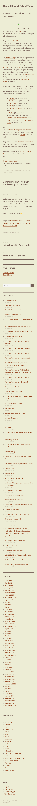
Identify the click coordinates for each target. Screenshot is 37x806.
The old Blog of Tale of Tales (18, 6)
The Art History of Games (13, 490)
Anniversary (23, 170)
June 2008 (8, 633)
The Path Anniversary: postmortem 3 (17, 353)
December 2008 (10, 619)
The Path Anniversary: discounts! (16, 382)
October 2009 (9, 595)
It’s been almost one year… (14, 391)
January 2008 (9, 645)
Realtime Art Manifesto (13, 753)
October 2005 (9, 703)
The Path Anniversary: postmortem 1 (17, 377)
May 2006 (8, 691)
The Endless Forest (11, 760)
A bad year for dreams (12, 524)
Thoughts (8, 765)
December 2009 (10, 590)
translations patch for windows (20, 130)
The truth (8, 428)
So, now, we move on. (10, 161)
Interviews (8, 739)
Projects (5, 172)
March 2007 (9, 669)
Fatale (11, 106)
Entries (8, 789)
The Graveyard (14, 101)
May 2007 (8, 665)
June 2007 (8, 662)
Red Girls (6, 67)
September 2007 (10, 655)
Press (6, 746)
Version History (10, 770)
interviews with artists (25, 142)
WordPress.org (10, 794)
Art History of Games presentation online (19, 464)
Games (7, 734)
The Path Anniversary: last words (16, 310)
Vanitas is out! (9, 468)
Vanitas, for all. (10, 423)
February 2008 (10, 643)
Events (7, 727)
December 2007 (10, 648)
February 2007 (9, 672)
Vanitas (11, 113)
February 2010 (9, 585)
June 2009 (8, 605)
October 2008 (9, 624)
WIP (6, 772)
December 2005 (10, 698)
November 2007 (10, 650)
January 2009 (9, 617)
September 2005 (10, 705)
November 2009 (10, 592)
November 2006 (10, 679)
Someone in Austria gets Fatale (15, 413)
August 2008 (9, 629)
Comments (10, 791)
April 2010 (8, 580)
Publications (9, 751)
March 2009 (9, 612)
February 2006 (10, 696)
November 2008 (10, 621)
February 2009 (10, 614)
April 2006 (8, 693)
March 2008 (9, 641)
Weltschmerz (9, 408)
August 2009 (9, 600)
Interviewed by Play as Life (14, 550)
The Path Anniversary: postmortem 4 (17, 348)
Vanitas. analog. (10, 452)
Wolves (18, 67)
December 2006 (10, 677)
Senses (7, 756)
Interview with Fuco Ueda (13, 315)
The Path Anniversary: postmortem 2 (17, 358)
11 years (21, 31)
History (29, 170)
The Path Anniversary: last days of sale (18, 327)
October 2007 (9, 653)
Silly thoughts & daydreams (14, 758)
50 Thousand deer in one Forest (16, 560)
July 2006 (8, 686)
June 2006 (8, 689)
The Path (12, 98)
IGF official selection (12, 509)
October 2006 (9, 681)
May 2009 (8, 607)
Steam (22, 134)
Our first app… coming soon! (14, 495)
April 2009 (8, 609)
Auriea (7, 170)
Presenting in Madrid (12, 440)
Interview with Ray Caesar (14, 336)
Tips (6, 768)
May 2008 (8, 636)
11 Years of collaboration (13, 387)
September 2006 (10, 684)
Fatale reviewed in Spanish (14, 478)
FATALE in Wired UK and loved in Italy (18, 555)
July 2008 (8, 631)
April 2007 (8, 667)
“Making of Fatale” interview (15, 540)
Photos (7, 744)
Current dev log (8, 272)
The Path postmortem (20, 41)
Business (8, 724)
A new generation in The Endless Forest (18, 504)
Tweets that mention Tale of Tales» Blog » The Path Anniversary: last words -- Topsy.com (17, 223)
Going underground (11, 418)
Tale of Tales (7, 275)
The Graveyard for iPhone (13, 404)
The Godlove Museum (16, 108)
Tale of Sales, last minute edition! (16, 565)
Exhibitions (9, 729)
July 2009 (8, 602)
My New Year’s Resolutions (14, 500)
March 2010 (9, 583)
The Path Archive (28, 74)
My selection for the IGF (13, 519)
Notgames (8, 741)
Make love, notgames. (12, 305)
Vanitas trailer (10, 473)
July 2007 (8, 660)
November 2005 (10, 701)
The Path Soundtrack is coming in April (18, 331)
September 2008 (10, 626)
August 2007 (9, 657)
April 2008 (8, 638)
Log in (7, 787)
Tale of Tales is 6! (11, 545)
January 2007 (9, 674)
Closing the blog (10, 300)
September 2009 (10, 597)
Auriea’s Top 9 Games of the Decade (17, 514)
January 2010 (9, 588)
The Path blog (10, 58)
